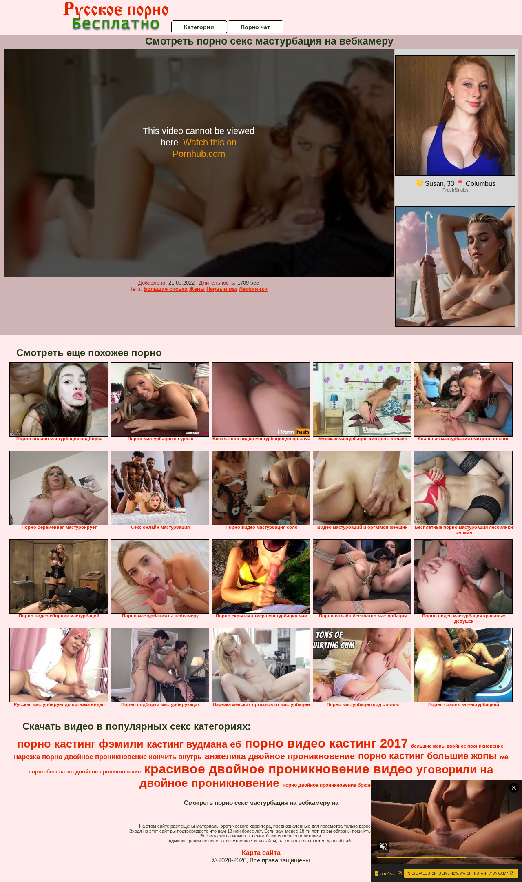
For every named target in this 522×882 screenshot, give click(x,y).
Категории (199, 27)
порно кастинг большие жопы (427, 756)
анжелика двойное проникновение (280, 756)
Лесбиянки (253, 289)
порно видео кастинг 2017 (326, 743)
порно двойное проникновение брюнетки (332, 785)
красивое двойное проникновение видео (278, 769)
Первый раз (221, 289)
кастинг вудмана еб (194, 744)
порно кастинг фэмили (80, 744)
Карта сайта (261, 852)
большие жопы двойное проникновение (457, 746)
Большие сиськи (166, 289)
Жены (197, 289)
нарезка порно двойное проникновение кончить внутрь (107, 757)
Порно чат (255, 27)
